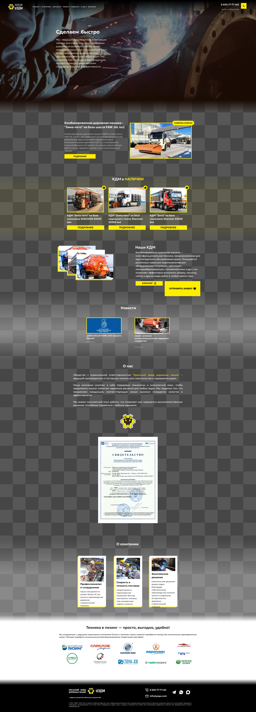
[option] (98, 31)
